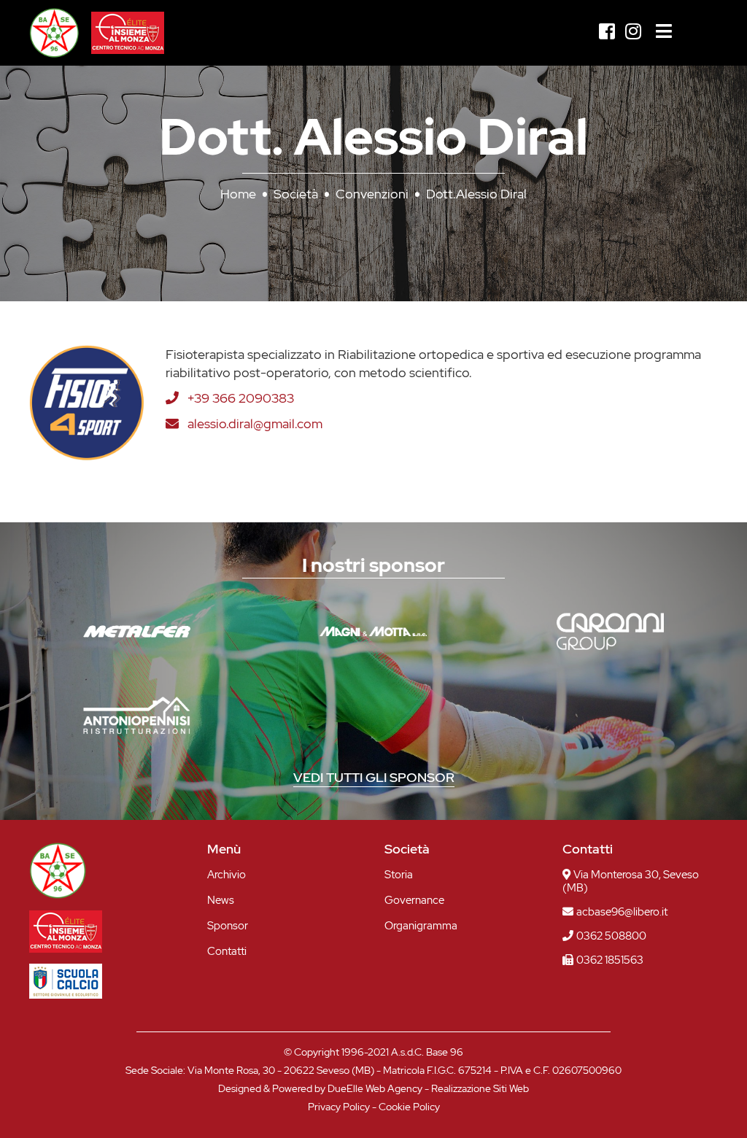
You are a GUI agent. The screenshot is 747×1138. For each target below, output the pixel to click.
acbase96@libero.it (621, 912)
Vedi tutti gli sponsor (373, 777)
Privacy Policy (339, 1106)
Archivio (226, 875)
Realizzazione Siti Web (480, 1088)
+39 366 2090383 (240, 398)
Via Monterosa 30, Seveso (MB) (630, 881)
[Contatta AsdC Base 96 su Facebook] (607, 32)
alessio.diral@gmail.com (254, 423)
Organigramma (420, 926)
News (220, 900)
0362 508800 (611, 936)
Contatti (227, 952)
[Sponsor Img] (136, 631)
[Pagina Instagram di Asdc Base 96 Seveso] (633, 32)
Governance (414, 900)
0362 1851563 (609, 960)
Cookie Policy (409, 1106)
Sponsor (227, 926)
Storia (398, 875)
